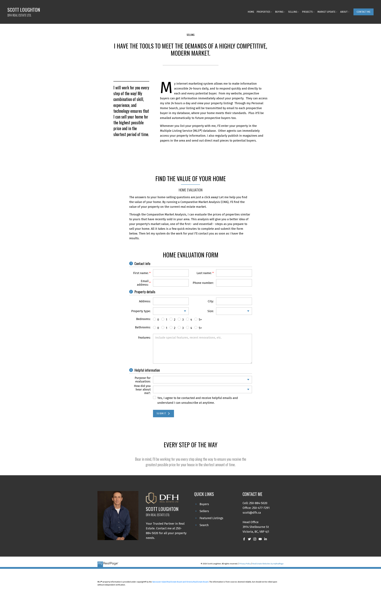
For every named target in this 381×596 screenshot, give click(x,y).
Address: (145, 301)
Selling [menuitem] (292, 11)
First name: (141, 273)
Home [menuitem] (251, 11)
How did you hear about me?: (142, 389)
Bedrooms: (143, 319)
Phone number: (203, 283)
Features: (144, 337)
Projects (307, 11)
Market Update (326, 11)
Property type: (141, 311)
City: (211, 301)
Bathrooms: (143, 327)
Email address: (143, 282)
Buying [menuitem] (279, 11)
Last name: (204, 273)
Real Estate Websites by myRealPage (268, 564)
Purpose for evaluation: (143, 379)
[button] (363, 11)
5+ (200, 319)
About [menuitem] (344, 11)
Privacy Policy (245, 564)
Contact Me (363, 11)
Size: (210, 311)
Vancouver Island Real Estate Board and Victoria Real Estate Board (180, 582)
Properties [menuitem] (263, 11)
